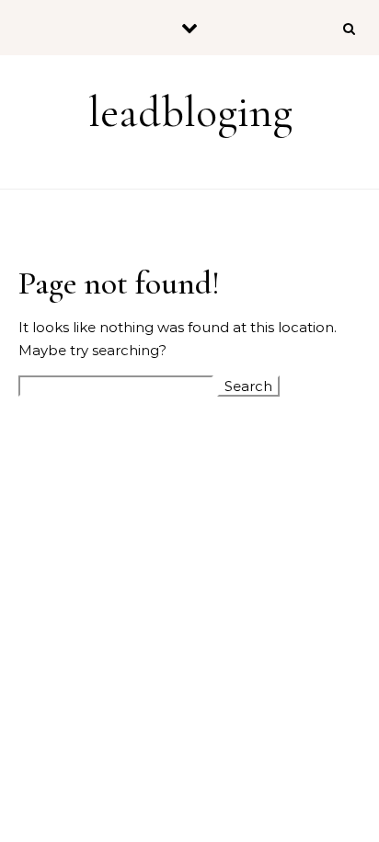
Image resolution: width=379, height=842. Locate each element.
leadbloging (190, 112)
